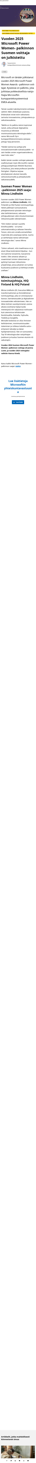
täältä (18, 366)
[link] (18, 402)
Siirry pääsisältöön (4, 0)
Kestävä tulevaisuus (10, 31)
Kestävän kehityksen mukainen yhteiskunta (18, 33)
